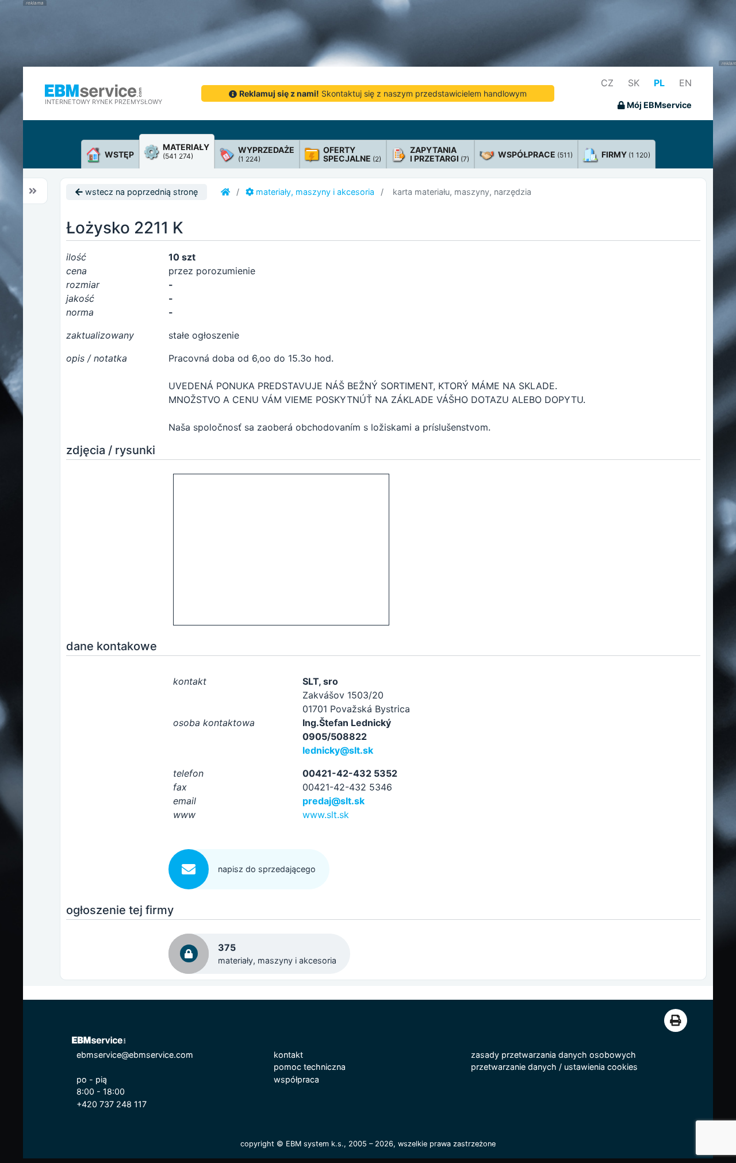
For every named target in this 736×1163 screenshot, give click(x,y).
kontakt (288, 1055)
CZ (607, 83)
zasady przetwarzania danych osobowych (553, 1055)
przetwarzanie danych (514, 1067)
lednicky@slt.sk (337, 750)
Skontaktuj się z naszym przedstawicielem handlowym (383, 93)
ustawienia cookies (601, 1067)
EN (685, 83)
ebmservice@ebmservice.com (134, 1055)
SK (633, 83)
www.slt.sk (325, 814)
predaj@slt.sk (333, 801)
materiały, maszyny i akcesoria (314, 192)
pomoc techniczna (310, 1067)
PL (659, 83)
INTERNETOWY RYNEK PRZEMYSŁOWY (103, 102)
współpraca (296, 1079)
